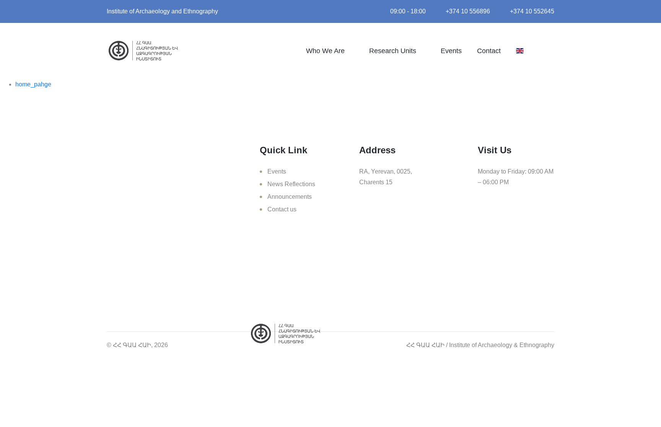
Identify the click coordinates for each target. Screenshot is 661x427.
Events (451, 51)
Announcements (289, 196)
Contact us (281, 209)
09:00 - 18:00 (408, 11)
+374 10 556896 (468, 11)
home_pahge (33, 84)
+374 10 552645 (532, 11)
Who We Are (325, 51)
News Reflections (291, 184)
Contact (489, 51)
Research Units (392, 51)
